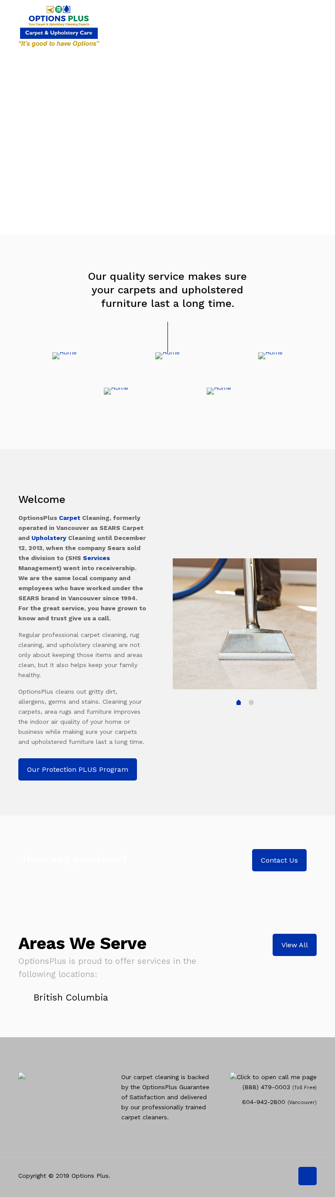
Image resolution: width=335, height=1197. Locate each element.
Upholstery (48, 537)
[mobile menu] (302, 24)
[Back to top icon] (307, 1176)
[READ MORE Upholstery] (116, 391)
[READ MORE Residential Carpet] (64, 355)
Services (96, 557)
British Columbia (71, 997)
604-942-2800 (263, 1101)
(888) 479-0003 (266, 1086)
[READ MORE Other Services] (219, 391)
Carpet (69, 517)
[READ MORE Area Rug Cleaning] (270, 355)
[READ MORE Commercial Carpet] (167, 355)
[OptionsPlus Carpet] (58, 24)
